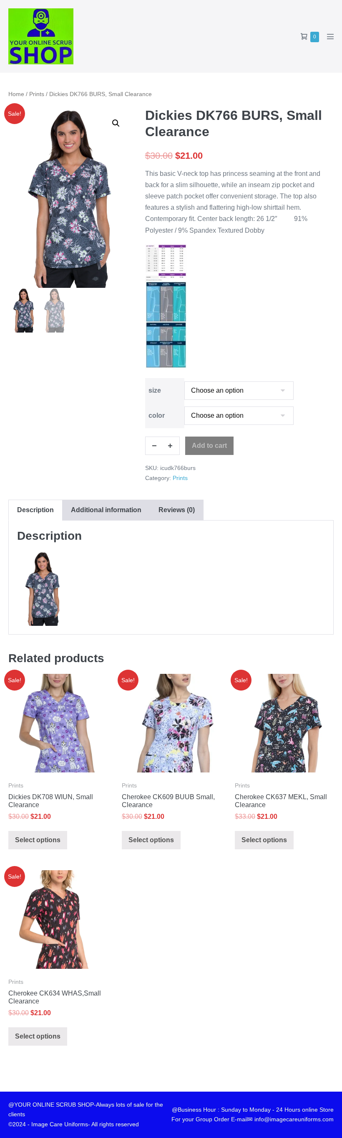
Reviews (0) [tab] (176, 509)
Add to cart (209, 445)
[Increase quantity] (170, 446)
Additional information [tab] (106, 509)
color (156, 415)
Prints (36, 94)
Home (16, 94)
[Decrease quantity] (154, 446)
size (154, 390)
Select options (37, 839)
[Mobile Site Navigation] (330, 36)
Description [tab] (35, 509)
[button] (115, 123)
